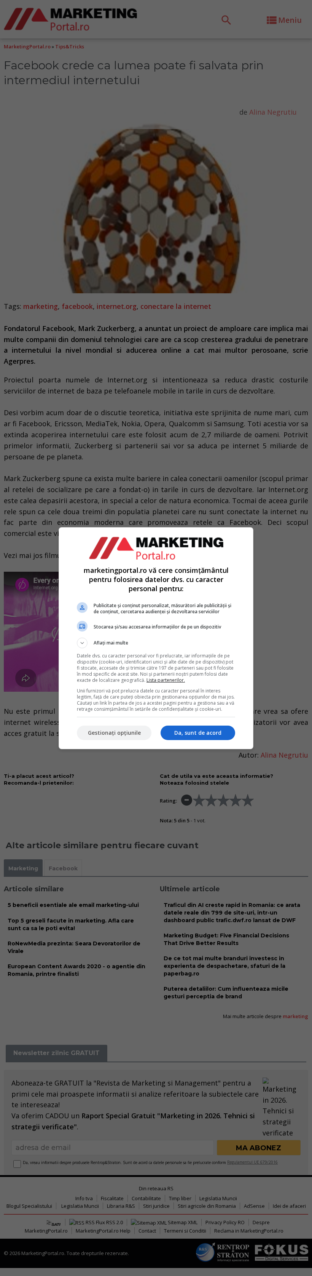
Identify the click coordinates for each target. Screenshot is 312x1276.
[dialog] (156, 638)
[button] (156, 643)
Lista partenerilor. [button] (165, 680)
